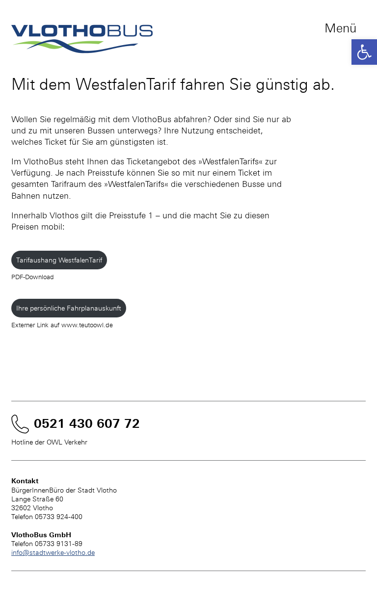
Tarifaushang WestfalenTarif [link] (59, 260)
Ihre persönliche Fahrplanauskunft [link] (68, 308)
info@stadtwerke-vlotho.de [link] (53, 552)
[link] (364, 52)
